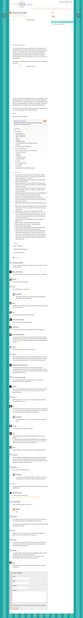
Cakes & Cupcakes (20, 16)
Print (45, 121)
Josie (14, 286)
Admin (41, 616)
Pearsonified (42, 615)
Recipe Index (40, 7)
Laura (14, 447)
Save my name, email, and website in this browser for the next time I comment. (29, 605)
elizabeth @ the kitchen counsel (20, 365)
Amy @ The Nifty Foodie (18, 319)
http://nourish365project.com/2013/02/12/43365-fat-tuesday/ (26, 497)
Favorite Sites (62, 7)
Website (14, 585)
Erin (13, 312)
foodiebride (18, 294)
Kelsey (14, 354)
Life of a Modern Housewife (19, 377)
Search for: (53, 12)
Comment (15, 590)
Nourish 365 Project (17, 492)
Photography (54, 7)
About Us (69, 7)
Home (34, 7)
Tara (14, 483)
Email (14, 581)
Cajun (16, 16)
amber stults (15, 327)
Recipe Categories (55, 24)
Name (14, 576)
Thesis (48, 615)
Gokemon (15, 455)
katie (14, 303)
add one (21, 257)
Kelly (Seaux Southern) (18, 262)
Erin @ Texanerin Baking (18, 334)
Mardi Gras (26, 16)
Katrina (14, 279)
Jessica (14, 426)
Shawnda (18, 509)
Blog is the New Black (17, 272)
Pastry (29, 16)
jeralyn (14, 347)
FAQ (49, 7)
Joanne (14, 386)
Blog (46, 7)
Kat (13, 406)
